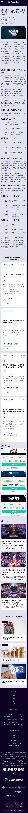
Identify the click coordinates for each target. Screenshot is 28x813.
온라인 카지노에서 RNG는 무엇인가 (13, 722)
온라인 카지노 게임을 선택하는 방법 (13, 717)
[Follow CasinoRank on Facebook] (4, 769)
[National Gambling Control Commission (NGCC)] (9, 787)
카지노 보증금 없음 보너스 (7, 161)
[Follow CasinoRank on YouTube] (15, 769)
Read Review (14, 467)
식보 (14, 701)
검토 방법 (13, 740)
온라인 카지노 (9, 89)
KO (13, 773)
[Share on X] (2, 23)
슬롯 (14, 704)
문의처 (14, 738)
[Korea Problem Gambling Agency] (9, 792)
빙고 (14, 696)
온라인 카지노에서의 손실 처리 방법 (13, 725)
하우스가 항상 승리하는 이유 (13, 714)
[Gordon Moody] (18, 792)
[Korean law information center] (21, 787)
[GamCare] (11, 796)
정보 (14, 735)
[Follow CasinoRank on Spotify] (19, 769)
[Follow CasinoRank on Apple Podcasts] (22, 769)
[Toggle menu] (2, 1)
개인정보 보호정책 (14, 746)
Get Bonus (14, 464)
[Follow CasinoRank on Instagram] (8, 769)
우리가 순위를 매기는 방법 (14, 743)
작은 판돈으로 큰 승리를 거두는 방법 (13, 719)
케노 (14, 698)
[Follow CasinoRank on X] (11, 769)
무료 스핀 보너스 (16, 216)
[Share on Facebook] (6, 23)
